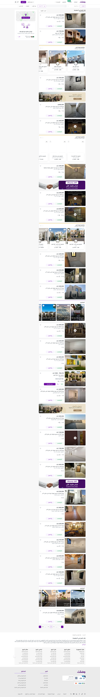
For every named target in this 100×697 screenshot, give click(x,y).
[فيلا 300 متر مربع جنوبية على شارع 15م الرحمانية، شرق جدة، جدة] (75, 585)
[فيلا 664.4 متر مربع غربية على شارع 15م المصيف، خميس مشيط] (75, 283)
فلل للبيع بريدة (53, 661)
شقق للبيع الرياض (67, 651)
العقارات (83, 6)
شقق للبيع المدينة (66, 656)
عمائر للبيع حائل (25, 661)
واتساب (58, 26)
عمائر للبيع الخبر (25, 658)
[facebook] (79, 694)
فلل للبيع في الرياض (21, 676)
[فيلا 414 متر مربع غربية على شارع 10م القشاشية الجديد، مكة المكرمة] (75, 429)
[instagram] (85, 694)
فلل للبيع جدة (53, 653)
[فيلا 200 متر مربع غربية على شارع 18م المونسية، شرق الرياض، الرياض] (75, 520)
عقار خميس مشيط (80, 663)
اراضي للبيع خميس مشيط (37, 663)
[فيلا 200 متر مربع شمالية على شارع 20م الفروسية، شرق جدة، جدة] (75, 267)
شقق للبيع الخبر (67, 658)
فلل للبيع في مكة (22, 680)
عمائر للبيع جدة (25, 653)
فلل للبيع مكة (53, 655)
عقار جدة (82, 655)
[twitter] (71, 694)
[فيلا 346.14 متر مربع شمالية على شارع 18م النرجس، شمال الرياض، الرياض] (75, 552)
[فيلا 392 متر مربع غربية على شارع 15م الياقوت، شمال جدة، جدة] (75, 90)
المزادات (70, 2)
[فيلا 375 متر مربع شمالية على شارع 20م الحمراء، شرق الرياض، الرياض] (75, 569)
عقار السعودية (81, 651)
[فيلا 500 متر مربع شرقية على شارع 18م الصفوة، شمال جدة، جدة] (75, 477)
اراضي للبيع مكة (39, 655)
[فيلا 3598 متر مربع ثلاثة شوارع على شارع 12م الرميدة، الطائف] (75, 623)
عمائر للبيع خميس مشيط (23, 663)
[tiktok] (82, 694)
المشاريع (64, 2)
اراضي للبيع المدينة (38, 656)
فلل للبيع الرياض (53, 651)
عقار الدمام (82, 661)
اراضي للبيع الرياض (38, 651)
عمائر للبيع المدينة (24, 656)
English (19, 694)
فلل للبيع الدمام (53, 659)
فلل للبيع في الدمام (21, 683)
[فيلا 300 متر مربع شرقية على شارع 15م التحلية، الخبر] (75, 354)
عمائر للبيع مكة (25, 655)
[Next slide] (14, 656)
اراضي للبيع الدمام (38, 659)
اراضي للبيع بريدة (39, 661)
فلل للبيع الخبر (53, 658)
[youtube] (73, 694)
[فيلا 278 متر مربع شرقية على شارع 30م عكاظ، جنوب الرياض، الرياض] (75, 117)
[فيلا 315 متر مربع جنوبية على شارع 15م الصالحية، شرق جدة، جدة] (75, 28)
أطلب (19, 36)
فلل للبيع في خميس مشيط (20, 687)
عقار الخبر (82, 659)
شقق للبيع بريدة (67, 661)
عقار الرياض (82, 653)
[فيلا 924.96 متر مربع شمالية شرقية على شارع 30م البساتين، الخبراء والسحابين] (75, 402)
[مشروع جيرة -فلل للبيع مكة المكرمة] (75, 386)
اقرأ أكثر (84, 645)
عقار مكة (82, 656)
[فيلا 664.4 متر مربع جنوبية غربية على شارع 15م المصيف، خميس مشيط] (75, 504)
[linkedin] (76, 694)
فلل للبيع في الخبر (22, 685)
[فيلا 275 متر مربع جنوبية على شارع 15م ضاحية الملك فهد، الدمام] (75, 299)
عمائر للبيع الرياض (25, 651)
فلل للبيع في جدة (22, 678)
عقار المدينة (82, 658)
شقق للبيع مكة (67, 655)
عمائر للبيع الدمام (25, 659)
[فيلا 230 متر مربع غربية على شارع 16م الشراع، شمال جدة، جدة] (75, 370)
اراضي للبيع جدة (39, 653)
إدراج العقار (30, 2)
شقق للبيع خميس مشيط (65, 663)
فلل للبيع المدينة (53, 656)
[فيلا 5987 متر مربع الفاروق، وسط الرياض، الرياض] (75, 44)
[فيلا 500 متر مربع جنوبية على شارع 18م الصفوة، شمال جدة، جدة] (75, 461)
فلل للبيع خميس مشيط (52, 663)
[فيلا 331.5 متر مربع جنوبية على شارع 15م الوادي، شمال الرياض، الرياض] (75, 536)
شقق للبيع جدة (67, 653)
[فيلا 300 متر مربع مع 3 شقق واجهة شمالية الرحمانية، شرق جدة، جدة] (75, 179)
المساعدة (58, 2)
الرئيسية (84, 635)
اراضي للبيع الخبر (39, 658)
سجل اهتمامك (50, 384)
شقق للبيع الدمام (67, 659)
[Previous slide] (85, 656)
